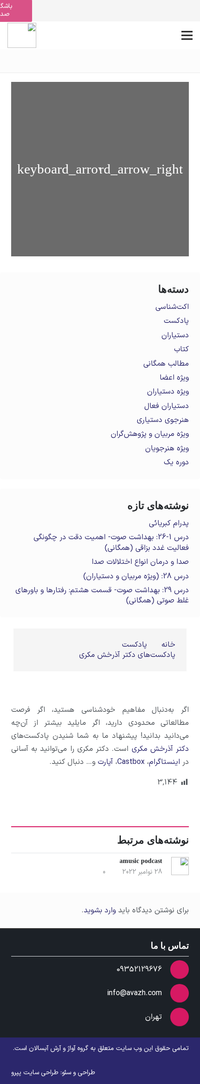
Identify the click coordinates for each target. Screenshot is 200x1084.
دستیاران (175, 335)
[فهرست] (187, 35)
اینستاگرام (164, 762)
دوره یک (176, 462)
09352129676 (139, 969)
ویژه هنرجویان (167, 448)
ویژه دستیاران (168, 391)
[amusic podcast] (144, 169)
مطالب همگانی (166, 363)
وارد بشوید (100, 910)
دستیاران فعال (166, 406)
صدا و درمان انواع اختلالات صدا (140, 562)
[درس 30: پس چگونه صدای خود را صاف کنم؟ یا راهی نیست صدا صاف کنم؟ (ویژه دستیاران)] (55, 169)
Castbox (131, 762)
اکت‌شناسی (172, 307)
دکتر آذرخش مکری (160, 749)
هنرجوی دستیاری (163, 420)
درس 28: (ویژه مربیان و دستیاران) (136, 576)
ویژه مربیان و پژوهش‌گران (150, 434)
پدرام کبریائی (169, 523)
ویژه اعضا (174, 377)
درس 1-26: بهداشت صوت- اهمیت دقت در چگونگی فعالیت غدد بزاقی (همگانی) (111, 542)
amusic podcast (141, 860)
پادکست (176, 321)
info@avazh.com (134, 993)
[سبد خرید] (57, 35)
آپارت (105, 762)
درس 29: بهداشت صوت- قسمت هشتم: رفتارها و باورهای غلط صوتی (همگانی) (102, 595)
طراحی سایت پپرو (35, 1072)
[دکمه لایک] (182, 688)
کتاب (181, 349)
